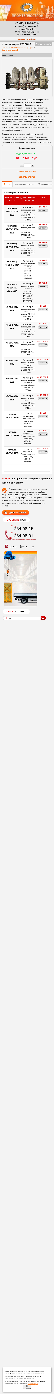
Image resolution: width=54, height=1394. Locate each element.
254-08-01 (23, 535)
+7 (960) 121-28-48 (25, 26)
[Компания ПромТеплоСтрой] (27, 11)
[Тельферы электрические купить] (20, 606)
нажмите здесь (33, 1384)
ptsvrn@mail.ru (27, 29)
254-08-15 (23, 528)
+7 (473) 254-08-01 (25, 23)
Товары (7, 184)
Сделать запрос (27, 177)
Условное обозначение (24, 184)
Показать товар (42, 44)
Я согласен (27, 1387)
